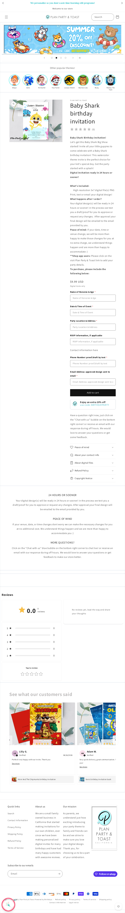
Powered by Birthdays (43, 899)
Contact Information (18, 820)
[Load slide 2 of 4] (56, 58)
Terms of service (89, 899)
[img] (80, 130)
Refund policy (60, 899)
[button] (6, 17)
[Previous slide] (44, 57)
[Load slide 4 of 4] (65, 58)
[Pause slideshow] (80, 57)
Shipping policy (105, 899)
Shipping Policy (15, 834)
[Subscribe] (59, 873)
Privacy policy (74, 899)
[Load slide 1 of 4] (52, 58)
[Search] (110, 17)
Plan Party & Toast (27, 899)
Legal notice (74, 902)
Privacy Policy (14, 827)
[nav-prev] (9, 740)
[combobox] (102, 17)
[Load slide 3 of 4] (61, 58)
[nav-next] (115, 740)
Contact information (57, 902)
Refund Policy (14, 840)
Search (11, 813)
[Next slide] (73, 57)
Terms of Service (16, 847)
